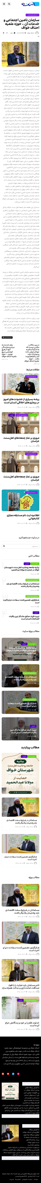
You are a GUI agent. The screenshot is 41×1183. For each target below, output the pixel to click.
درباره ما (36, 1179)
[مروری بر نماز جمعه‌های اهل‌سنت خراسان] (20, 423)
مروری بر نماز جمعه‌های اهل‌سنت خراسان (21, 439)
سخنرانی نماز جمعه (32, 580)
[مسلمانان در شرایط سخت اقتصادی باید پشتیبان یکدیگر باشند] (20, 807)
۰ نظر (11, 33)
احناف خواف (30, 33)
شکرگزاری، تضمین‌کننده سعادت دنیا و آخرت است (21, 601)
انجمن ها (18, 1179)
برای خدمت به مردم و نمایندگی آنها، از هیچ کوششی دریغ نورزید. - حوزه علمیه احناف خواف (9, 352)
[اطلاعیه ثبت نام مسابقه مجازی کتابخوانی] (20, 500)
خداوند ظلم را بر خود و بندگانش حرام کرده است (22, 1024)
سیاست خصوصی (27, 1179)
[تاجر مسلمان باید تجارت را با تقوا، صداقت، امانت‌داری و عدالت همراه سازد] (20, 970)
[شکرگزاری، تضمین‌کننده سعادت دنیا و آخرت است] (20, 843)
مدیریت (11, 1179)
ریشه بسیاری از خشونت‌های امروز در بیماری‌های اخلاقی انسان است (21, 400)
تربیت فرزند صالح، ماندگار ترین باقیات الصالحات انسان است (24, 617)
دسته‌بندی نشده (32, 15)
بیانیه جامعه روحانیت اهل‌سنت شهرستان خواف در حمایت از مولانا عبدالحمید (21, 568)
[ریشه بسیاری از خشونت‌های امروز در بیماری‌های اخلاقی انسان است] (20, 384)
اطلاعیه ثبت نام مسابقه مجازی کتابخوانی (23, 517)
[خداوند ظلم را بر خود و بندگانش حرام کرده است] (20, 1008)
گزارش (11, 415)
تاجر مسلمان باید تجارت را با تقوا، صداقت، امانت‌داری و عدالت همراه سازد (20, 987)
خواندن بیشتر (20, 1116)
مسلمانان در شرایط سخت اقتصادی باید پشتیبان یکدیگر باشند (22, 585)
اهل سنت (33, 415)
